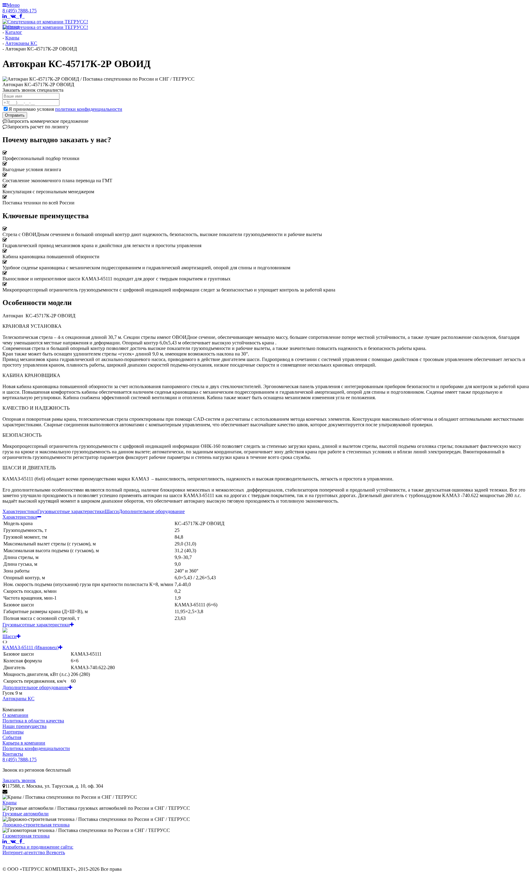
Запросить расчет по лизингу (35, 126)
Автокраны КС (18, 698)
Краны (9, 802)
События (11, 737)
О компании (15, 715)
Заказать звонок (19, 780)
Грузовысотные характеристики (71, 511)
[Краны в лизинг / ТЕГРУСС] (69, 797)
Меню (11, 5)
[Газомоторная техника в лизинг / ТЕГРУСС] (86, 830)
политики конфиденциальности (88, 109)
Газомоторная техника (26, 835)
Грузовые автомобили (25, 813)
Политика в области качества (33, 720)
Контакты (12, 754)
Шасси (112, 511)
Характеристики (19, 511)
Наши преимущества (24, 726)
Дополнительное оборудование (152, 511)
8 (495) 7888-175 (19, 10)
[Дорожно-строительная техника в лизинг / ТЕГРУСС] (96, 819)
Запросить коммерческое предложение (47, 121)
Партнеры (13, 731)
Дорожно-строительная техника (36, 824)
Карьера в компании (23, 742)
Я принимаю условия (65, 109)
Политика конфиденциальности (36, 748)
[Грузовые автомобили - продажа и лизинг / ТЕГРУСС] (96, 808)
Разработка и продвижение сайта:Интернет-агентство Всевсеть (37, 849)
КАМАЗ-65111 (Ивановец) (32, 647)
